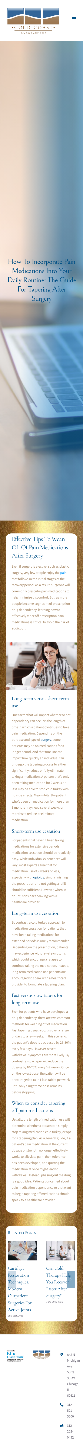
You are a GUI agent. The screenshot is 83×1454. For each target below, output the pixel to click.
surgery (46, 739)
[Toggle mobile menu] (74, 17)
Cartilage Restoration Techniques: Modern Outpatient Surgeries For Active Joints (19, 1288)
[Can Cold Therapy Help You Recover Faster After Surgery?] (60, 1243)
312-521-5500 (70, 1410)
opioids (38, 877)
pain (63, 572)
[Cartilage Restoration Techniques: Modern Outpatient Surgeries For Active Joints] (22, 1243)
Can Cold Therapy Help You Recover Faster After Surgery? (58, 1281)
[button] (12, 1279)
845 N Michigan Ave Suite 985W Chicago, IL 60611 (72, 1375)
